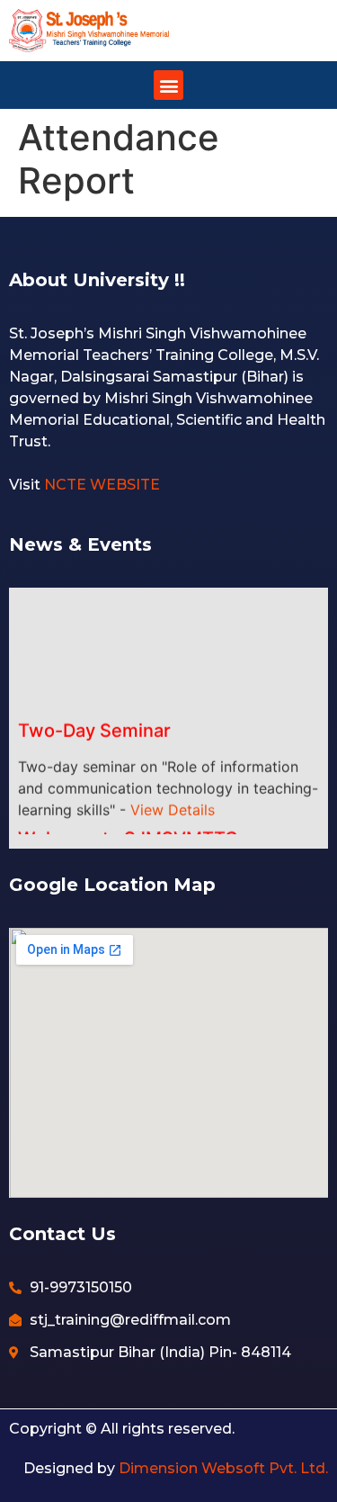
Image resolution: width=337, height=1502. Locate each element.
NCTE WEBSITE (102, 484)
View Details (172, 803)
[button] (168, 85)
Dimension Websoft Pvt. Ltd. (223, 1468)
